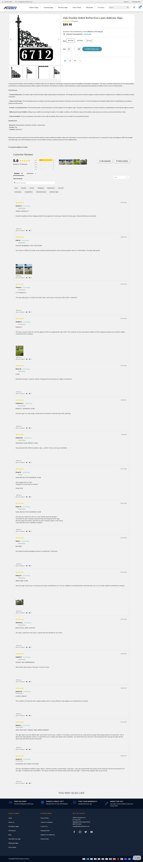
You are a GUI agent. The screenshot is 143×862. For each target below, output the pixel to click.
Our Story (101, 7)
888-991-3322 (8, 1)
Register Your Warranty (48, 835)
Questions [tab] (30, 173)
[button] (27, 230)
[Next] (58, 39)
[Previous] (10, 39)
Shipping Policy (45, 830)
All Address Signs (13, 826)
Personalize (92, 49)
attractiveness (41, 192)
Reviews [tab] (17, 173)
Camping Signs (48, 7)
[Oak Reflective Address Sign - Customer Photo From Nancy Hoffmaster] (83, 162)
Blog (9, 835)
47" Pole (80, 40)
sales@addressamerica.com (25, 1)
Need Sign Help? (136, 1)
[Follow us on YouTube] (91, 832)
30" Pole (70, 40)
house (32, 188)
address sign (54, 192)
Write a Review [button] (123, 161)
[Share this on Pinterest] (75, 61)
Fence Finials (77, 7)
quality (23, 188)
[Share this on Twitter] (65, 61)
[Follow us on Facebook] (74, 832)
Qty (64, 49)
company (18, 192)
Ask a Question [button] (106, 161)
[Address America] (10, 7)
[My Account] (134, 7)
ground (60, 188)
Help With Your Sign (14, 839)
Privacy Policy (45, 818)
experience (51, 188)
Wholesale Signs (13, 843)
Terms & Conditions (47, 822)
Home (10, 818)
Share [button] (19, 229)
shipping (41, 188)
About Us (126, 1)
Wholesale (89, 7)
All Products (12, 830)
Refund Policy (45, 839)
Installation (28, 192)
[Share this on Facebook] (70, 61)
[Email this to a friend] (80, 61)
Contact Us (44, 826)
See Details (87, 34)
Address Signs (34, 7)
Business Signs (63, 7)
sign (16, 188)
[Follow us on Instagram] (80, 832)
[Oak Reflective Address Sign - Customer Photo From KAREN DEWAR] (76, 162)
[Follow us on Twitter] (85, 832)
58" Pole (89, 40)
